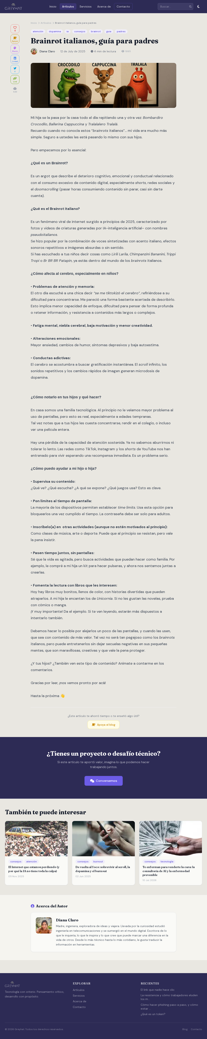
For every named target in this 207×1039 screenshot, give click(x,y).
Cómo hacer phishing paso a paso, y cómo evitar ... (169, 1006)
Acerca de (104, 6)
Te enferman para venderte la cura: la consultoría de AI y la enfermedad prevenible (169, 871)
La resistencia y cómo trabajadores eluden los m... (169, 997)
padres (121, 31)
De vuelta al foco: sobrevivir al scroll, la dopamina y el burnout (102, 869)
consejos (79, 31)
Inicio (53, 6)
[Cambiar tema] (198, 6)
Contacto (123, 6)
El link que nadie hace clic (157, 990)
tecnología (167, 861)
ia (68, 31)
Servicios (86, 6)
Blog (185, 1029)
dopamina (55, 31)
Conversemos (106, 781)
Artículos (68, 6)
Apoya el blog (106, 724)
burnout (98, 861)
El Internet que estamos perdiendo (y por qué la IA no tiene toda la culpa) (33, 869)
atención (38, 31)
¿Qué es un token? (153, 1014)
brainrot (96, 31)
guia (108, 31)
